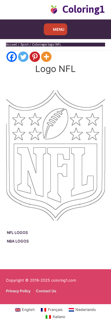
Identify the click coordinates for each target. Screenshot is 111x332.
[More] (46, 57)
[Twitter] (23, 57)
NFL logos (17, 232)
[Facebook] (12, 57)
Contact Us (46, 291)
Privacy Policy (18, 291)
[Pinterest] (35, 57)
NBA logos (18, 241)
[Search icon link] (15, 9)
